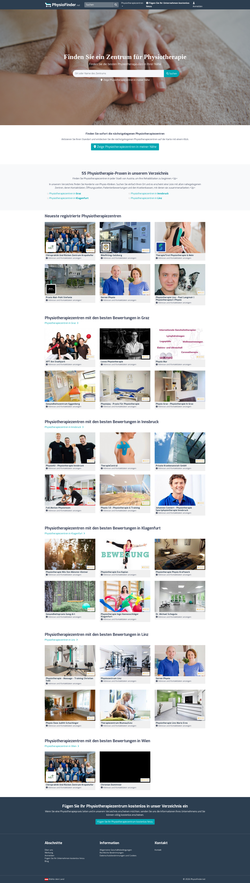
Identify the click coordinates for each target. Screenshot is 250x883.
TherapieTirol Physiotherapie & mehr (175, 255)
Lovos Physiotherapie (112, 361)
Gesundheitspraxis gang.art (60, 614)
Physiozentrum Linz (111, 678)
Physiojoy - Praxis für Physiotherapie (120, 404)
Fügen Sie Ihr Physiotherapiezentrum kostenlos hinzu (125, 821)
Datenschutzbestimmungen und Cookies (118, 855)
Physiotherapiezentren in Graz (61, 323)
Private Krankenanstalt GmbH (171, 465)
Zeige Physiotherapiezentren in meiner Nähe (126, 79)
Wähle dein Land (56, 879)
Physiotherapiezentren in (65, 193)
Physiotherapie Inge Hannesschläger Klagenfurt (120, 615)
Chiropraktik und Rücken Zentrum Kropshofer (69, 255)
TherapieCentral (109, 465)
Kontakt (158, 850)
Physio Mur (161, 361)
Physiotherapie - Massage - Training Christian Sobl (69, 679)
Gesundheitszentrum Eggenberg (63, 404)
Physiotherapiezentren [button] (132, 3)
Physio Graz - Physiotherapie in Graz (174, 404)
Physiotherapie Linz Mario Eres (172, 723)
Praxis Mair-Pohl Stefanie (59, 297)
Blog (47, 861)
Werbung (49, 852)
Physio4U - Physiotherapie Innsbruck (65, 465)
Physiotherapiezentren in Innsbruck (63, 427)
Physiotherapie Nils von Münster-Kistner (67, 572)
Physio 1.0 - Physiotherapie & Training (120, 507)
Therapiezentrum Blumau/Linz (116, 723)
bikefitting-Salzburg (111, 255)
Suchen (173, 73)
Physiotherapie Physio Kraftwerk (173, 572)
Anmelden (197, 6)
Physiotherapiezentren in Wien (61, 746)
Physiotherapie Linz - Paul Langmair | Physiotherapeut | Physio (175, 298)
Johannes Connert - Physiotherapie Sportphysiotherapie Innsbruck (174, 509)
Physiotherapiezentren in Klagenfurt (64, 533)
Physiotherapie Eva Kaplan (114, 572)
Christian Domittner (111, 784)
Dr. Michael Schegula (166, 614)
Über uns (49, 850)
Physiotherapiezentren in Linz (60, 639)
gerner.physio (108, 297)
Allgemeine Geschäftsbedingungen (116, 850)
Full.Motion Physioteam (58, 507)
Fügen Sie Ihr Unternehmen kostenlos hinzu (167, 5)
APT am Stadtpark (55, 361)
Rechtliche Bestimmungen (112, 852)
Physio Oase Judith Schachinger (62, 723)
